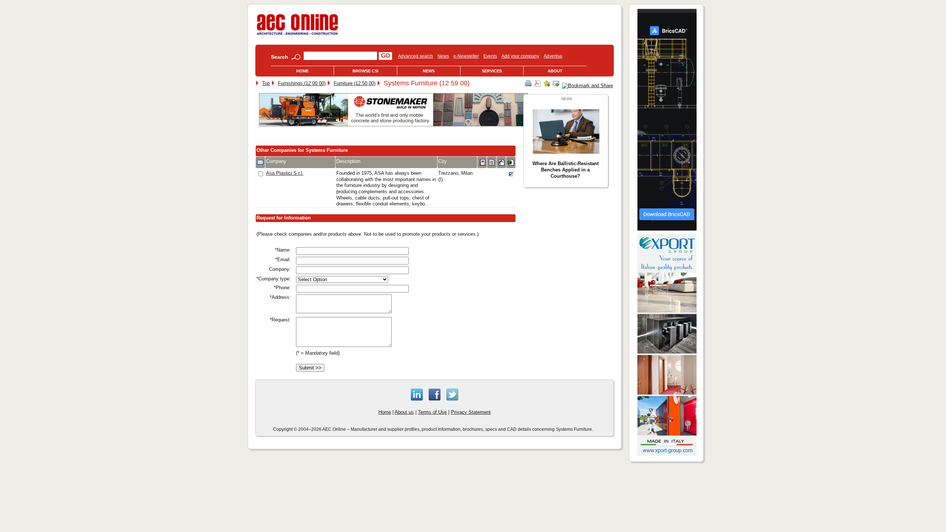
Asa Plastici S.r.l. (284, 173)
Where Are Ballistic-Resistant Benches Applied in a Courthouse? (565, 169)
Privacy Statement (471, 412)
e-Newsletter (466, 56)
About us (404, 412)
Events (490, 56)
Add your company (520, 56)
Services (492, 71)
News (443, 56)
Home (302, 71)
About (555, 71)
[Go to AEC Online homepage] (297, 35)
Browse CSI (365, 71)
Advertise (553, 56)
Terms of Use (432, 412)
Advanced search (415, 56)
